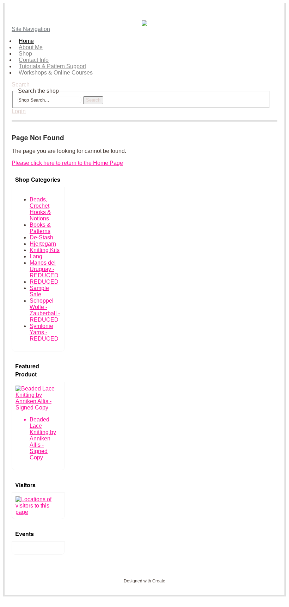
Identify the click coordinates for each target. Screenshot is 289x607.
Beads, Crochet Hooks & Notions (40, 208)
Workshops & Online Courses (56, 73)
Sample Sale (39, 291)
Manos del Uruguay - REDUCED (44, 269)
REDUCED (44, 282)
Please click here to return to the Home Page (67, 163)
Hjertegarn (43, 244)
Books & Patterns (40, 228)
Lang (36, 256)
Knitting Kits (45, 250)
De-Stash (41, 237)
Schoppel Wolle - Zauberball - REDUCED (45, 310)
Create (158, 581)
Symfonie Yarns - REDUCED (44, 332)
